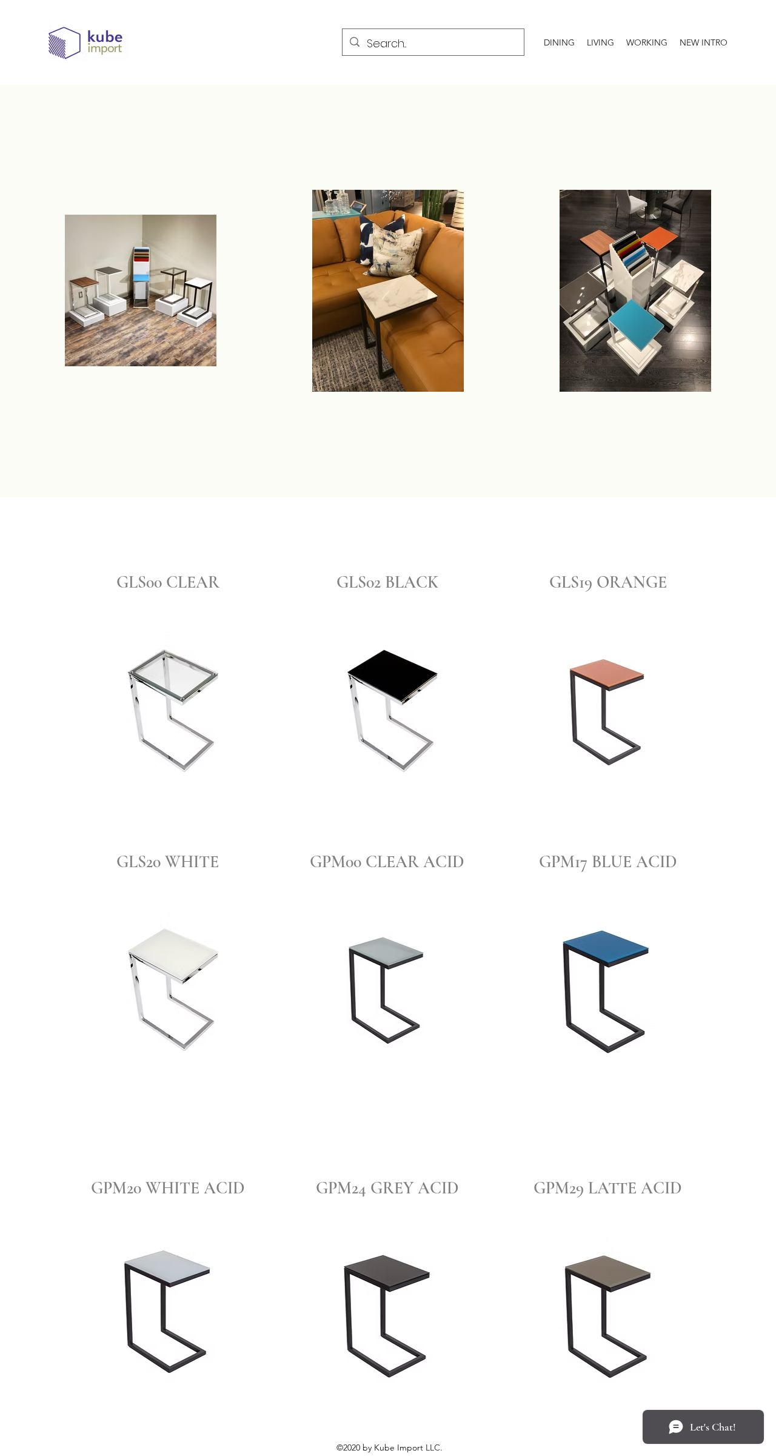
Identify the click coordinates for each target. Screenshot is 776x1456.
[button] (168, 704)
